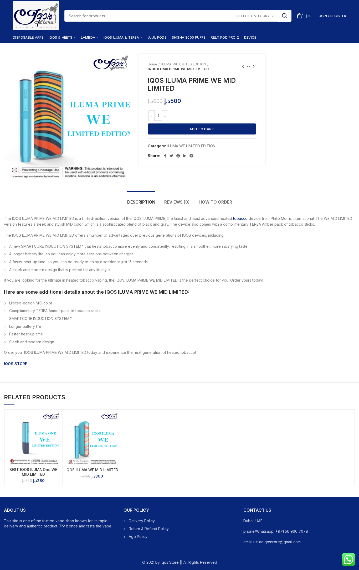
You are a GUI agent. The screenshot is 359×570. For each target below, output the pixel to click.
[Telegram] (191, 155)
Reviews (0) (177, 202)
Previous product (243, 66)
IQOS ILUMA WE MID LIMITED (91, 470)
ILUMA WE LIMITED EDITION (183, 64)
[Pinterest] (178, 155)
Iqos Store (170, 562)
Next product (253, 66)
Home (152, 64)
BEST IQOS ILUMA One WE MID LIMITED (33, 471)
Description (141, 202)
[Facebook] (165, 155)
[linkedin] (185, 155)
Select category (253, 16)
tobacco (240, 218)
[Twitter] (171, 155)
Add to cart (201, 129)
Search (284, 16)
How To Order (215, 202)
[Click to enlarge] (14, 170)
